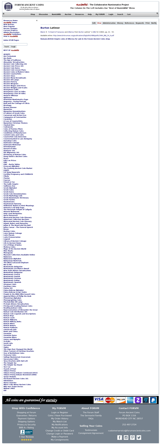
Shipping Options (26, 421)
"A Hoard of (52, 32)
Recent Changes (10, 28)
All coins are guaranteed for (31, 399)
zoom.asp (7, 38)
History (120, 23)
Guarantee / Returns (26, 415)
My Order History (59, 418)
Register (64, 412)
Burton (45, 27)
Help (90, 14)
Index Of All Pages (11, 40)
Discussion (43, 14)
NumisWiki (56, 14)
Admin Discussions (11, 32)
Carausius (60, 32)
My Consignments (60, 440)
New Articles (9, 24)
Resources (79, 14)
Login (111, 14)
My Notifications (60, 424)
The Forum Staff (91, 412)
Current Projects (11, 30)
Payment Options (26, 418)
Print (148, 23)
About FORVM (90, 408)
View (99, 23)
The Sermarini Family (91, 415)
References (129, 23)
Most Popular (9, 26)
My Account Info (60, 427)
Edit (94, 23)
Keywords (140, 23)
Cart (129, 14)
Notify (153, 23)
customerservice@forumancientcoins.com (129, 430)
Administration (109, 23)
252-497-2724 (129, 424)
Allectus (71, 32)
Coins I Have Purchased (60, 415)
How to (7, 36)
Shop (33, 14)
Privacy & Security (26, 424)
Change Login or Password (59, 433)
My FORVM (100, 14)
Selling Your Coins (91, 426)
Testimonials (91, 430)
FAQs (90, 418)
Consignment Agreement (91, 433)
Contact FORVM (129, 408)
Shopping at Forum (26, 412)
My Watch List (60, 421)
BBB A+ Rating (26, 427)
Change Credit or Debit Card (60, 430)
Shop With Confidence (26, 408)
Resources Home (11, 20)
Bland (43, 32)
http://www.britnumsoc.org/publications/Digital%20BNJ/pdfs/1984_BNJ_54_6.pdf (83, 35)
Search (120, 14)
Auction (68, 14)
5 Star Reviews (26, 437)
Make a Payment (59, 437)
